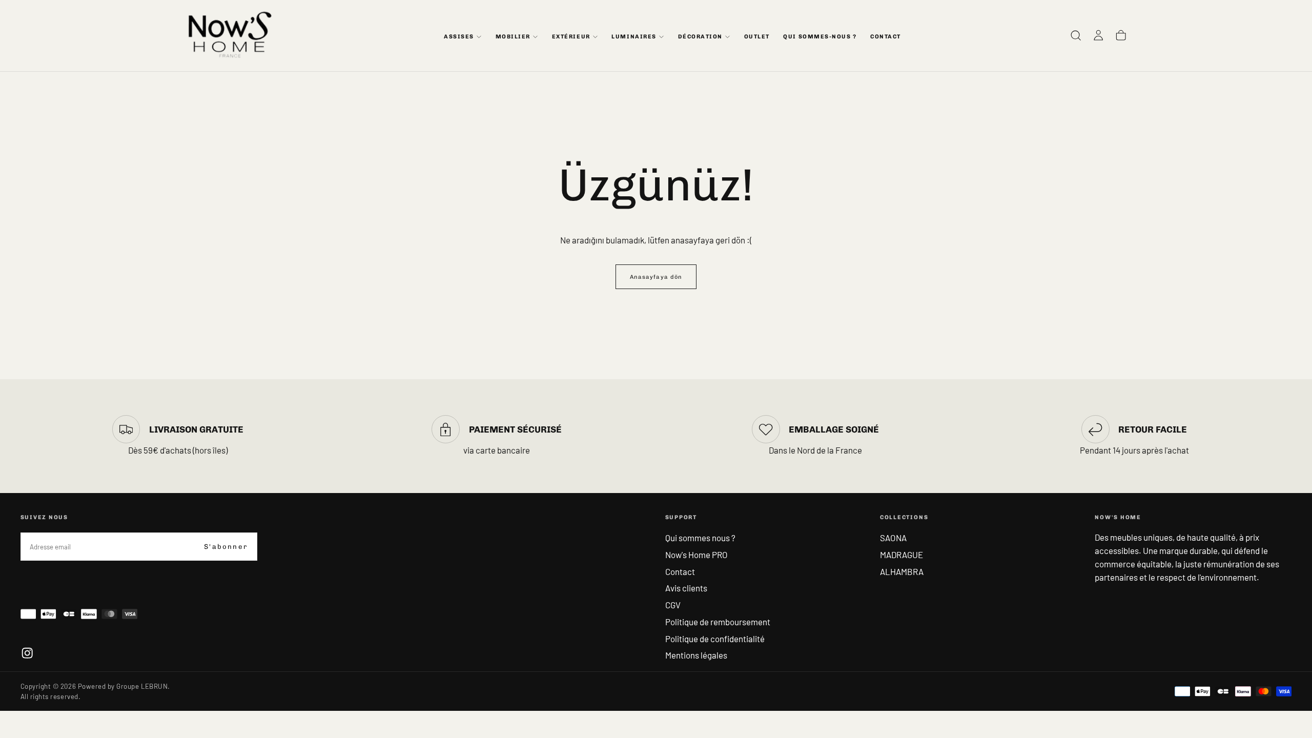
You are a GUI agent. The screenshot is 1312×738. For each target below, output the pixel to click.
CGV (673, 605)
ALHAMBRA (902, 571)
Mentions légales (696, 655)
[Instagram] (27, 653)
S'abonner (226, 546)
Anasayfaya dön (656, 277)
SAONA (893, 537)
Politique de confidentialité (715, 638)
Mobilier (513, 36)
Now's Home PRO (696, 554)
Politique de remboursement (717, 622)
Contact (680, 571)
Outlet (757, 36)
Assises (459, 36)
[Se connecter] (1098, 36)
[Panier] (1121, 36)
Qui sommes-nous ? (819, 36)
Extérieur (571, 36)
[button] (1075, 36)
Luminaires (633, 36)
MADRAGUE (901, 554)
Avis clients (686, 588)
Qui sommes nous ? (700, 537)
